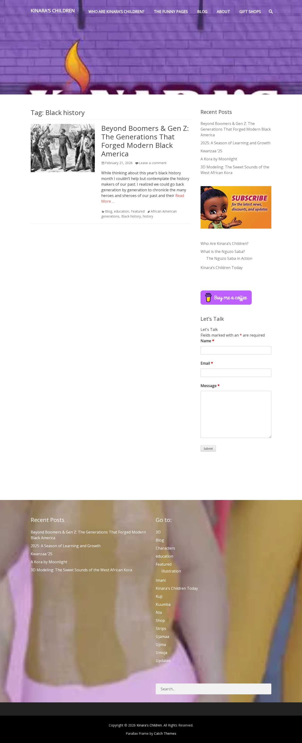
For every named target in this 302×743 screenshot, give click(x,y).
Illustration (171, 571)
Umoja (161, 652)
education (121, 211)
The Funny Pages (171, 11)
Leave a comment (153, 163)
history (148, 216)
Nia (159, 612)
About (223, 11)
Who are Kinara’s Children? (116, 11)
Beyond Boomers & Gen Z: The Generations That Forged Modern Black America (145, 140)
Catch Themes (165, 733)
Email (207, 363)
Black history (131, 216)
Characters (165, 548)
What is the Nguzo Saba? (223, 251)
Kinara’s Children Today (222, 267)
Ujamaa (162, 636)
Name (207, 340)
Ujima (161, 644)
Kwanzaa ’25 (211, 151)
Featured (138, 211)
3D (158, 532)
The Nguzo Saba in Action (229, 258)
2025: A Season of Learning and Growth (235, 142)
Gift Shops (250, 11)
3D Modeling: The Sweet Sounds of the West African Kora (81, 569)
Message (210, 385)
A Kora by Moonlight (219, 159)
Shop (160, 620)
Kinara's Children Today (177, 588)
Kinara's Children (53, 10)
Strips (161, 628)
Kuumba (163, 604)
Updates (163, 660)
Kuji (159, 596)
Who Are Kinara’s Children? (224, 243)
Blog (202, 11)
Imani (161, 580)
